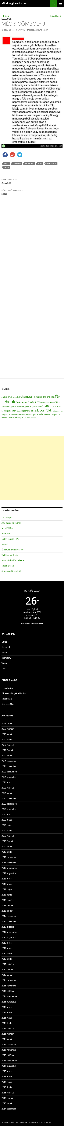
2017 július (6, 943)
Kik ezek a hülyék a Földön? (13, 694)
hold (6, 167)
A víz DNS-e (7, 528)
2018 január (7, 911)
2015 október (7, 1055)
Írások (4, 653)
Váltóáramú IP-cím (9, 555)
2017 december (8, 916)
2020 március (7, 836)
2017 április (6, 959)
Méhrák (4, 544)
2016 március (7, 1029)
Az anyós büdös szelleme (12, 561)
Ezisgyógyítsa (7, 688)
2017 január (7, 975)
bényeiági (16, 397)
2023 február (7, 729)
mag (61, 411)
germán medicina (17, 407)
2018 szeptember (9, 868)
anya (10, 397)
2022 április (6, 740)
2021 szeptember (9, 772)
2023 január (7, 734)
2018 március (7, 900)
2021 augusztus (8, 777)
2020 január (7, 847)
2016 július (6, 1007)
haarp (53, 406)
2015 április (6, 1087)
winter (21, 30)
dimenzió (17, 164)
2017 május (6, 954)
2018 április (6, 895)
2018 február (7, 906)
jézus (19, 411)
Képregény (6, 658)
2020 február (7, 841)
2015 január (7, 1104)
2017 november (8, 922)
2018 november (8, 863)
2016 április (6, 1023)
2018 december (8, 857)
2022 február (7, 750)
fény (51, 402)
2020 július (6, 815)
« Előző (5, 16)
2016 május (6, 1018)
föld (40, 164)
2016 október (7, 991)
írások (33, 418)
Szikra (11, 192)
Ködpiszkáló (6, 699)
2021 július (6, 783)
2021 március (7, 788)
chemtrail (26, 396)
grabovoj (28, 407)
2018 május (6, 890)
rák (59, 415)
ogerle (35, 414)
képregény (25, 411)
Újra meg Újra (7, 704)
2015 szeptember (9, 1061)
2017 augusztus (8, 938)
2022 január (7, 756)
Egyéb (4, 642)
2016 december (8, 980)
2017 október (7, 927)
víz (29, 418)
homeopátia (6, 411)
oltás (42, 414)
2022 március (7, 745)
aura (6, 164)
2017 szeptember (9, 932)
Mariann (12, 414)
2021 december (8, 761)
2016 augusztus (8, 1002)
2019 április (6, 852)
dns (44, 397)
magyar (4, 414)
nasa (22, 414)
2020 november (8, 799)
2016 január (7, 1039)
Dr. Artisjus (6, 518)
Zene (3, 669)
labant (33, 411)
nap (18, 414)
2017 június (6, 948)
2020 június (6, 820)
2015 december (8, 1045)
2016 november (8, 986)
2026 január (7, 724)
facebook (29, 164)
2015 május (6, 1082)
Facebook (6, 19)
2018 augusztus (8, 873)
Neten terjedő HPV (10, 539)
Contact (48, 1122)
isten (14, 411)
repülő (47, 414)
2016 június (6, 1013)
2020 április (6, 831)
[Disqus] (32, 247)
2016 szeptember (9, 997)
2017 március (7, 964)
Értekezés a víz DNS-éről (12, 550)
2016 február (7, 1034)
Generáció (9, 181)
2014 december (8, 1109)
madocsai (55, 411)
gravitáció (36, 407)
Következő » (56, 16)
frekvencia (51, 164)
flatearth (34, 402)
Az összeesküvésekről (11, 571)
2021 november (8, 766)
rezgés (54, 414)
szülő (10, 418)
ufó (15, 417)
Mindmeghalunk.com (13, 3)
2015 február (7, 1098)
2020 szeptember (9, 804)
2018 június (6, 884)
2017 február (7, 970)
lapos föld (44, 410)
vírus (26, 418)
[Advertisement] (32, 468)
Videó (4, 663)
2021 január (7, 793)
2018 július (6, 879)
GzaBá (45, 406)
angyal (4, 397)
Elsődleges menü (60, 3)
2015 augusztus (8, 1066)
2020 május (6, 825)
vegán (20, 417)
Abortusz (5, 534)
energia (50, 397)
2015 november (8, 1050)
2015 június (6, 1077)
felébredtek (22, 402)
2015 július (6, 1071)
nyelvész (27, 414)
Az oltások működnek (11, 523)
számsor (4, 418)
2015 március (7, 1093)
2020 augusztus (8, 809)
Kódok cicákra (7, 566)
